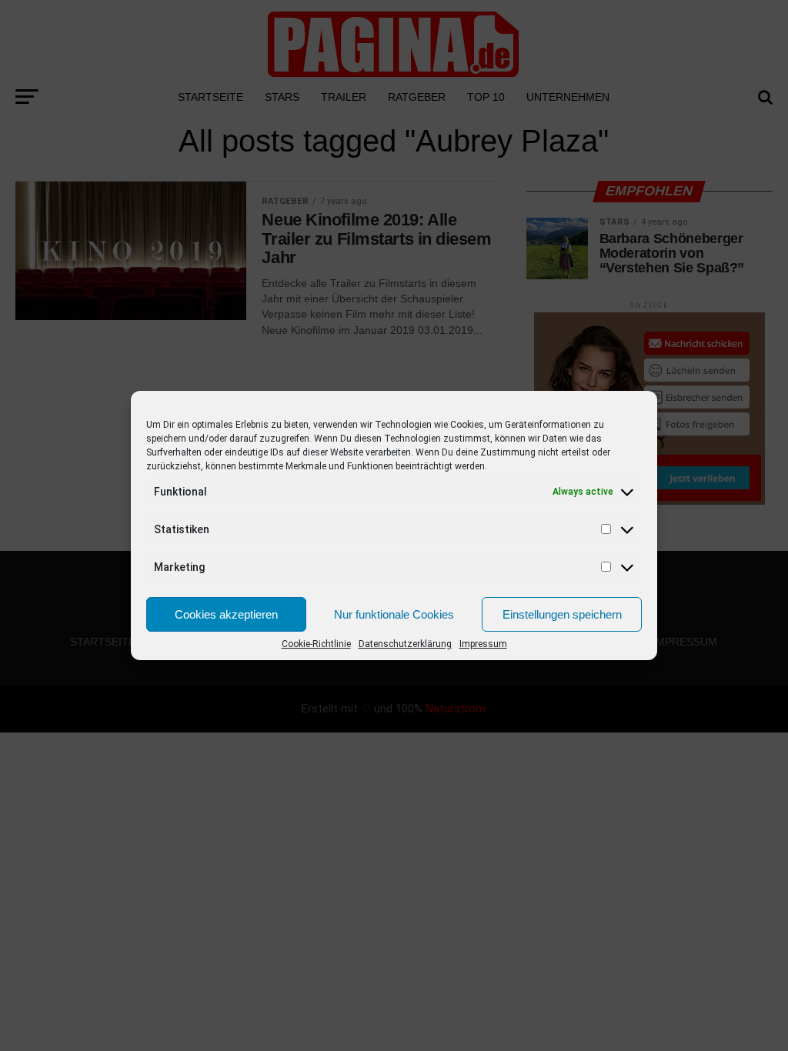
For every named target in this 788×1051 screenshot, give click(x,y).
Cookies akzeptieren (226, 614)
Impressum (483, 644)
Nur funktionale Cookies (394, 614)
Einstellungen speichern (562, 614)
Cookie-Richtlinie (316, 644)
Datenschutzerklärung (405, 644)
